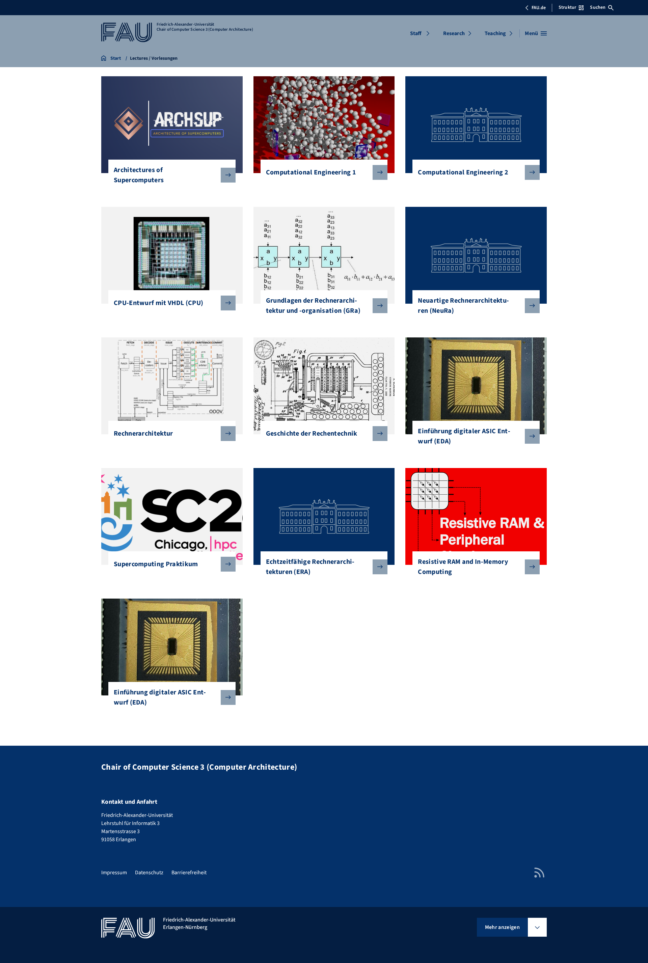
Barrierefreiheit (189, 872)
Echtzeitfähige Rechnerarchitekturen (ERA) (310, 567)
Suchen (597, 7)
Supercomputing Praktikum (156, 564)
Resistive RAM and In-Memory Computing (463, 567)
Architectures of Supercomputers (139, 175)
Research (454, 33)
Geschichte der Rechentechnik (311, 433)
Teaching (495, 33)
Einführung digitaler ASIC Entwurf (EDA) (464, 436)
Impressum (114, 872)
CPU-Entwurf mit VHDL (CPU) (158, 303)
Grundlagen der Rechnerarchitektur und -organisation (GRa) (313, 305)
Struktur (567, 7)
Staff (416, 33)
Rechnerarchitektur (143, 433)
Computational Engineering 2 (463, 172)
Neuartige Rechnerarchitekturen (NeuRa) (463, 305)
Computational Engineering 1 (311, 172)
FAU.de (539, 7)
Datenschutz (149, 872)
